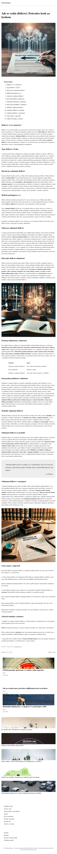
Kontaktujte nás (17, 646)
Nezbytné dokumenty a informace (16, 102)
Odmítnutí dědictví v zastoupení (16, 113)
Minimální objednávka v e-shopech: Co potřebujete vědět (24, 707)
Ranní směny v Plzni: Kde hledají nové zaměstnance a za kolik (21, 761)
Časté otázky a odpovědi (14, 116)
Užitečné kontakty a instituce (15, 119)
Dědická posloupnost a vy (14, 93)
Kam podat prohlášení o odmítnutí (16, 104)
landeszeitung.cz (6, 3)
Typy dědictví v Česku (13, 87)
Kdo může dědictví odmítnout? (15, 99)
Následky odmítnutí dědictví (15, 107)
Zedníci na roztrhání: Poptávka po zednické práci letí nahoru (20, 777)
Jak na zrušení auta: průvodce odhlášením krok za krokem (25, 688)
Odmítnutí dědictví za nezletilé (15, 110)
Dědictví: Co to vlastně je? (14, 84)
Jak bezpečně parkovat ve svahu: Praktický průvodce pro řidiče (21, 793)
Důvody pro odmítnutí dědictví (16, 90)
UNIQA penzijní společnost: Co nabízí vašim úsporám (23, 670)
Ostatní (54, 652)
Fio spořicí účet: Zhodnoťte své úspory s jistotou (16, 729)
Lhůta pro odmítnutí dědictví (15, 96)
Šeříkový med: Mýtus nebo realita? (12, 745)
